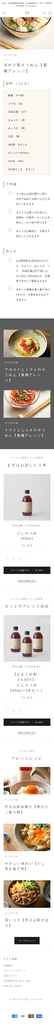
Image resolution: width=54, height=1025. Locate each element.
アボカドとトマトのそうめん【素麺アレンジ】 (25, 374)
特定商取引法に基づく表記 (17, 980)
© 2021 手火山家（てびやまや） (27, 999)
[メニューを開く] (4, 13)
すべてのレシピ (27, 940)
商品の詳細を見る (27, 580)
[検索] (44, 13)
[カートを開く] (50, 13)
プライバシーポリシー (15, 970)
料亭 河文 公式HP (12, 985)
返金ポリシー (10, 975)
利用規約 (8, 965)
